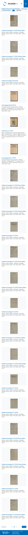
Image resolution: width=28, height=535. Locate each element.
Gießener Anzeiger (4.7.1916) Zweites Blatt (14, 287)
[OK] (21, 3)
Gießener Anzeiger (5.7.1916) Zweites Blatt (14, 364)
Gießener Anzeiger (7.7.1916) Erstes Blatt (13, 514)
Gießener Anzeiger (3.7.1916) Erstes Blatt (13, 185)
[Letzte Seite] (25, 527)
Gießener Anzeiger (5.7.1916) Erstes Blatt (13, 338)
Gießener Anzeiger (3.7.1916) (10, 235)
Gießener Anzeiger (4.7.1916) (10, 312)
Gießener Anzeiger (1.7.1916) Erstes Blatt (13, 30)
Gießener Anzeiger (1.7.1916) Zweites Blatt (14, 56)
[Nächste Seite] (23, 527)
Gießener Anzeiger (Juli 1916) (10, 81)
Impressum (15, 532)
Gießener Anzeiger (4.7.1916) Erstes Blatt (13, 261)
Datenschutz (16, 533)
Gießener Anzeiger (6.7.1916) (10, 488)
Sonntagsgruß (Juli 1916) (9, 105)
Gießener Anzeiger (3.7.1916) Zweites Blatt (14, 211)
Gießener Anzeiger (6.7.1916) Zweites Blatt (14, 464)
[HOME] (8, 3)
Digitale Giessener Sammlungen (11, 9)
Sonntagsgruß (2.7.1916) (9, 158)
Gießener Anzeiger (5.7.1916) (10, 388)
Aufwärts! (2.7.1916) (7, 131)
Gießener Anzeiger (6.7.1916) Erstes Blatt (13, 438)
